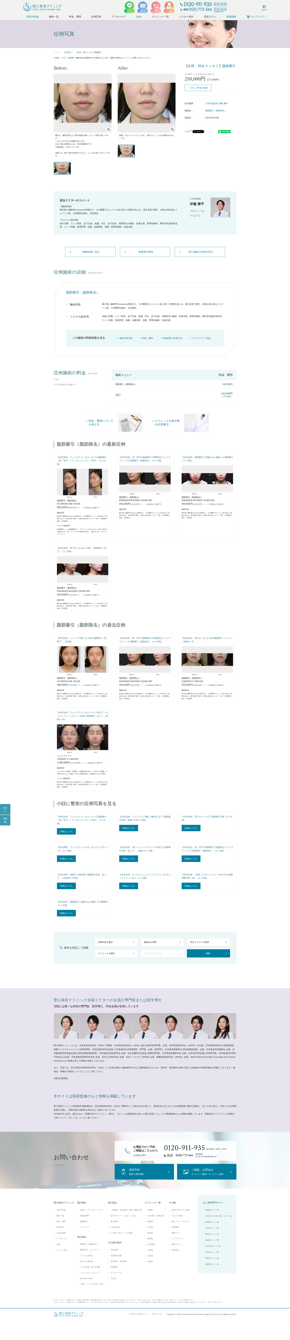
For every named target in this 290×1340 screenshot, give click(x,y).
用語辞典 (175, 1250)
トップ (56, 52)
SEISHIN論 (32, 16)
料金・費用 (75, 16)
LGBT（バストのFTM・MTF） (92, 1284)
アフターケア (118, 16)
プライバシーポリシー (137, 1314)
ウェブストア (177, 1238)
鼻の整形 (114, 1221)
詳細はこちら (66, 831)
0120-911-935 (184, 1148)
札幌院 (150, 1210)
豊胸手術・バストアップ (90, 1250)
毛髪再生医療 (116, 1256)
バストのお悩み (86, 1256)
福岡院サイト (210, 1264)
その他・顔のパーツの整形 (122, 1233)
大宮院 (150, 1227)
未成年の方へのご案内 (181, 1210)
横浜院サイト (210, 1234)
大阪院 (150, 1250)
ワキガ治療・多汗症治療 (90, 1267)
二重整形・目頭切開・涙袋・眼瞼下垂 (126, 1210)
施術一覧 (54, 16)
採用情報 (231, 16)
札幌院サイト (210, 1210)
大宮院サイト (210, 1228)
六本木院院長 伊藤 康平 (216, 103)
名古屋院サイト (211, 1246)
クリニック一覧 (160, 16)
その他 (113, 1278)
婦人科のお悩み (86, 1278)
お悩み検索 (61, 1233)
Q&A (138, 16)
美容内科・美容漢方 (119, 1261)
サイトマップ (157, 1314)
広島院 (150, 1256)
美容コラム (210, 16)
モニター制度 (177, 1216)
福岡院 (150, 1261)
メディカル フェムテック (90, 1273)
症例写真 (96, 16)
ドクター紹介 (186, 16)
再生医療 (114, 1250)
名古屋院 (151, 1244)
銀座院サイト (210, 1222)
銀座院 (150, 1221)
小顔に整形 (115, 1227)
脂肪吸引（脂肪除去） (216, 110)
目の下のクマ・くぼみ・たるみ (123, 1216)
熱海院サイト (210, 1240)
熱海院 (150, 1238)
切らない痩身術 (86, 1261)
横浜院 (150, 1233)
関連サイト (176, 1233)
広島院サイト (210, 1258)
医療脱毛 (83, 1221)
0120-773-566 (184, 1155)
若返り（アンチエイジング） (92, 1210)
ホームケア (84, 1227)
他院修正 (114, 1267)
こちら (87, 1071)
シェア (188, 131)
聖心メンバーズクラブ (181, 1221)
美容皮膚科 (84, 1216)
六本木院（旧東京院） (157, 1216)
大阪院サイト (210, 1252)
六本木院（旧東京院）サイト (217, 1216)
